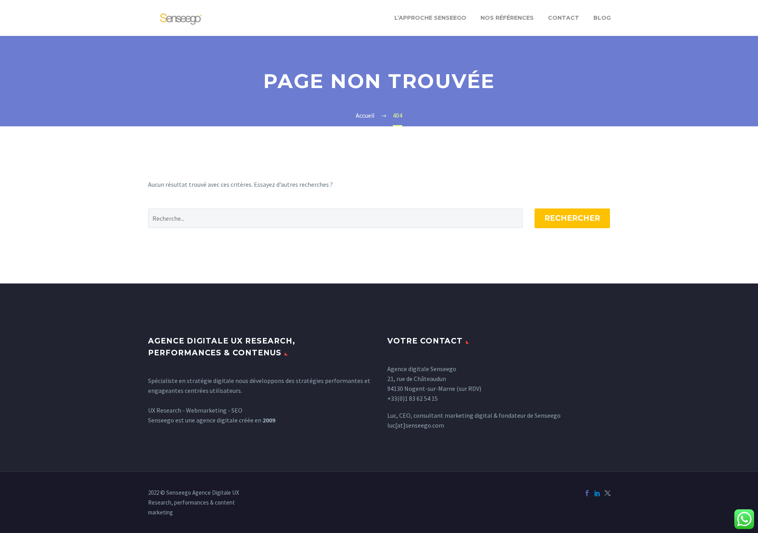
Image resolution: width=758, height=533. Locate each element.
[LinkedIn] (597, 493)
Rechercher (572, 218)
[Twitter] (607, 493)
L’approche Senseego (430, 17)
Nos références (507, 17)
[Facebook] (587, 493)
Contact (563, 17)
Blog (602, 17)
